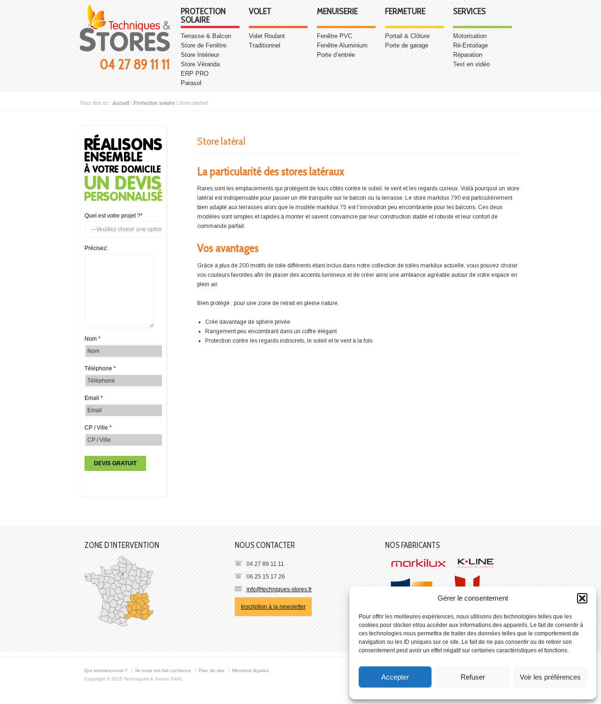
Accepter (395, 677)
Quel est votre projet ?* (114, 215)
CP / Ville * (98, 427)
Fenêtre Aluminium (342, 45)
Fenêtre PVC (334, 35)
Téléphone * (100, 368)
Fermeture (405, 11)
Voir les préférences (550, 677)
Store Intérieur (200, 54)
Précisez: (96, 248)
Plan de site (211, 670)
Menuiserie (337, 11)
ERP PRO (194, 73)
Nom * (92, 339)
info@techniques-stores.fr (279, 589)
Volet (260, 11)
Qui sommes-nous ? (106, 670)
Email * (94, 398)
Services (469, 11)
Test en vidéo (471, 64)
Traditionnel (264, 45)
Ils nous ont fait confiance (163, 670)
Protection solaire (203, 16)
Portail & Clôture (407, 35)
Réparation (467, 54)
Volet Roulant (267, 35)
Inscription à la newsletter (273, 606)
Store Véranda (200, 64)
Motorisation (469, 35)
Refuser (473, 677)
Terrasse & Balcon (206, 35)
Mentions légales (250, 670)
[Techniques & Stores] (125, 50)
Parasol (191, 82)
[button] (582, 598)
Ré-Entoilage (470, 45)
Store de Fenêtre (203, 45)
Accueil (120, 103)
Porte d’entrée (336, 54)
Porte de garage (406, 45)
